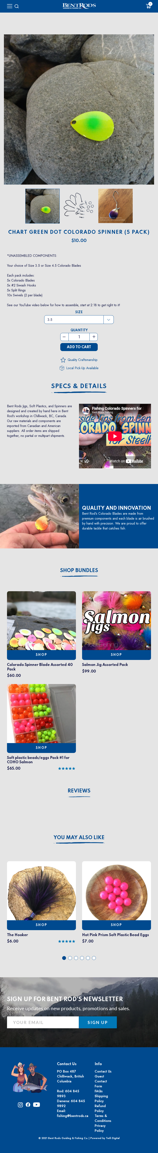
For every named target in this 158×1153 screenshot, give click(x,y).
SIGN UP (98, 1022)
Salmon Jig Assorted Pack (105, 665)
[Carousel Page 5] (88, 958)
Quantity (79, 330)
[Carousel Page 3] (76, 958)
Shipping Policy (101, 1098)
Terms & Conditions (103, 1118)
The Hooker (17, 935)
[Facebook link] (28, 1105)
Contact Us (103, 1071)
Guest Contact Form (101, 1081)
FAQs (99, 1091)
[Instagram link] (20, 1106)
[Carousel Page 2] (70, 958)
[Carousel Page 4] (82, 958)
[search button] (16, 6)
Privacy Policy (100, 1128)
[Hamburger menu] (9, 6)
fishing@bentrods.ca (72, 1115)
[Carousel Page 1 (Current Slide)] (64, 958)
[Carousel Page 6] (94, 958)
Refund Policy (100, 1108)
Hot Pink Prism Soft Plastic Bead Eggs (115, 935)
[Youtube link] (36, 1106)
